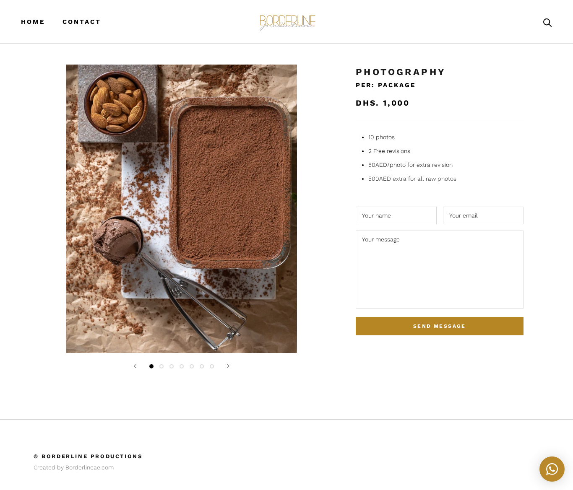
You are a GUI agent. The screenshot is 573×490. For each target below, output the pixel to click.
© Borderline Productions (88, 456)
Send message (439, 326)
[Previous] (135, 366)
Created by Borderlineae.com (74, 467)
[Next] (228, 366)
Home (33, 22)
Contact (82, 22)
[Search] (547, 22)
